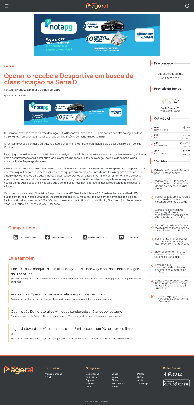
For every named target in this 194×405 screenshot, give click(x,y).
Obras (115, 380)
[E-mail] (180, 374)
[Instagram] (170, 374)
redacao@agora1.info (170, 74)
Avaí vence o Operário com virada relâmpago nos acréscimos (58, 294)
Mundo (115, 373)
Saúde (140, 377)
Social (140, 380)
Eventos (90, 383)
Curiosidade (92, 377)
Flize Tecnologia (103, 402)
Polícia (115, 386)
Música (115, 377)
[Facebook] (165, 374)
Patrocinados (118, 383)
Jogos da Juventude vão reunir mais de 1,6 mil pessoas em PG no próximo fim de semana (72, 331)
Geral (88, 386)
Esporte (9, 66)
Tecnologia (142, 383)
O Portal (49, 377)
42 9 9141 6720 (170, 78)
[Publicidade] (97, 35)
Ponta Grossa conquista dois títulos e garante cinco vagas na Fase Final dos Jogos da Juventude (75, 271)
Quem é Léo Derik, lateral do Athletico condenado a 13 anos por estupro (66, 311)
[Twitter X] (175, 374)
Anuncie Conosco (53, 373)
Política (140, 373)
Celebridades (92, 373)
